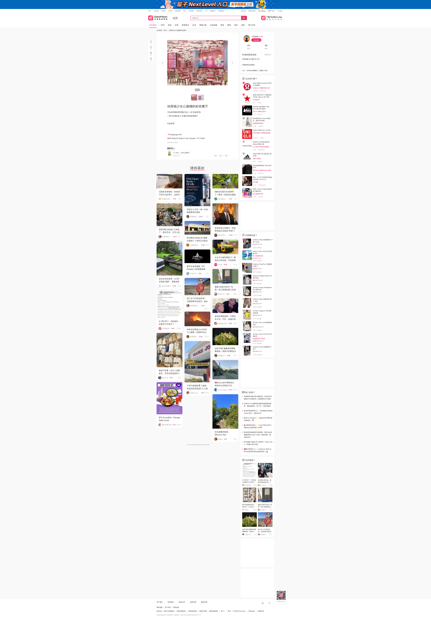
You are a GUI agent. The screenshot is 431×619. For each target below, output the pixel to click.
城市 (243, 25)
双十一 (223, 611)
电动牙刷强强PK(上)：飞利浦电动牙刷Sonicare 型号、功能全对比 (258, 411)
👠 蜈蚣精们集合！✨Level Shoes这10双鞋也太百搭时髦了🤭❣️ (257, 426)
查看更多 (267, 54)
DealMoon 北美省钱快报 (157, 17)
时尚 (163, 25)
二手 (206, 11)
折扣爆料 (191, 11)
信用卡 (170, 11)
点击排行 (156, 11)
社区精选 (152, 25)
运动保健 (213, 25)
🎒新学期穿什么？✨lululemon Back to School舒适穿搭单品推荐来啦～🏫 (257, 450)
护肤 (176, 25)
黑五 (229, 611)
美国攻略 (177, 11)
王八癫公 (176, 152)
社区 (184, 11)
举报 (215, 155)
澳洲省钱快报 (213, 611)
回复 (226, 155)
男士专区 (251, 25)
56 (266, 45)
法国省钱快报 (192, 611)
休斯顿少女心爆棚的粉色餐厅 (177, 30)
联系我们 (253, 11)
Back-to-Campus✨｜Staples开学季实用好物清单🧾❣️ (258, 419)
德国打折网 (203, 611)
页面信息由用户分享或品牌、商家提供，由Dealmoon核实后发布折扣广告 (179, 615)
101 (249, 45)
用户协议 (168, 607)
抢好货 (164, 11)
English (272, 11)
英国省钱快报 (181, 611)
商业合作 (182, 602)
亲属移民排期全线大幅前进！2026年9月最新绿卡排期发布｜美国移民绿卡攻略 (258, 397)
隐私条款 (176, 607)
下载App (263, 11)
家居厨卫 (185, 25)
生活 (194, 25)
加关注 (257, 40)
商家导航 (199, 11)
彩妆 (170, 25)
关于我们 (160, 602)
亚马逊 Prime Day (239, 611)
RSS (269, 603)
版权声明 (204, 602)
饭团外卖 (213, 11)
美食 (222, 25)
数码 (229, 25)
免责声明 (193, 602)
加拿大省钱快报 (169, 611)
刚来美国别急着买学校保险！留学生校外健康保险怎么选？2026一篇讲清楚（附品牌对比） (258, 434)
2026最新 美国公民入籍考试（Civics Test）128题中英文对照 (258, 443)
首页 (149, 11)
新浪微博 (262, 603)
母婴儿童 (203, 25)
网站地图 (159, 607)
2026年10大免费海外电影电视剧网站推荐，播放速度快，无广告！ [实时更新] (257, 404)
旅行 (236, 25)
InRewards (251, 611)
